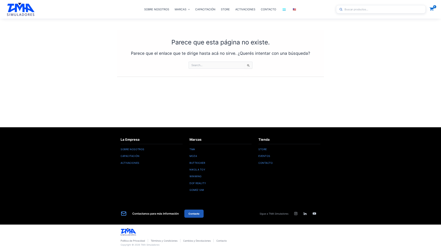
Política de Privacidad (133, 240)
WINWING (195, 176)
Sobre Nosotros (132, 149)
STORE (225, 9)
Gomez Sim (196, 189)
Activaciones (130, 162)
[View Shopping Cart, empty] (431, 9)
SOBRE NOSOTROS (156, 9)
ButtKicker (197, 162)
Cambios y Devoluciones (197, 240)
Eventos (264, 155)
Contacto (265, 162)
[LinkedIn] (305, 213)
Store (262, 149)
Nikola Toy (197, 169)
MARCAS (180, 9)
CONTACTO (268, 9)
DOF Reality (197, 183)
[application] (188, 9)
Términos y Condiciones (164, 240)
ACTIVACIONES (245, 9)
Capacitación (130, 155)
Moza (193, 155)
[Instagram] (296, 213)
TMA (192, 149)
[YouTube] (314, 213)
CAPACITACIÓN (205, 9)
